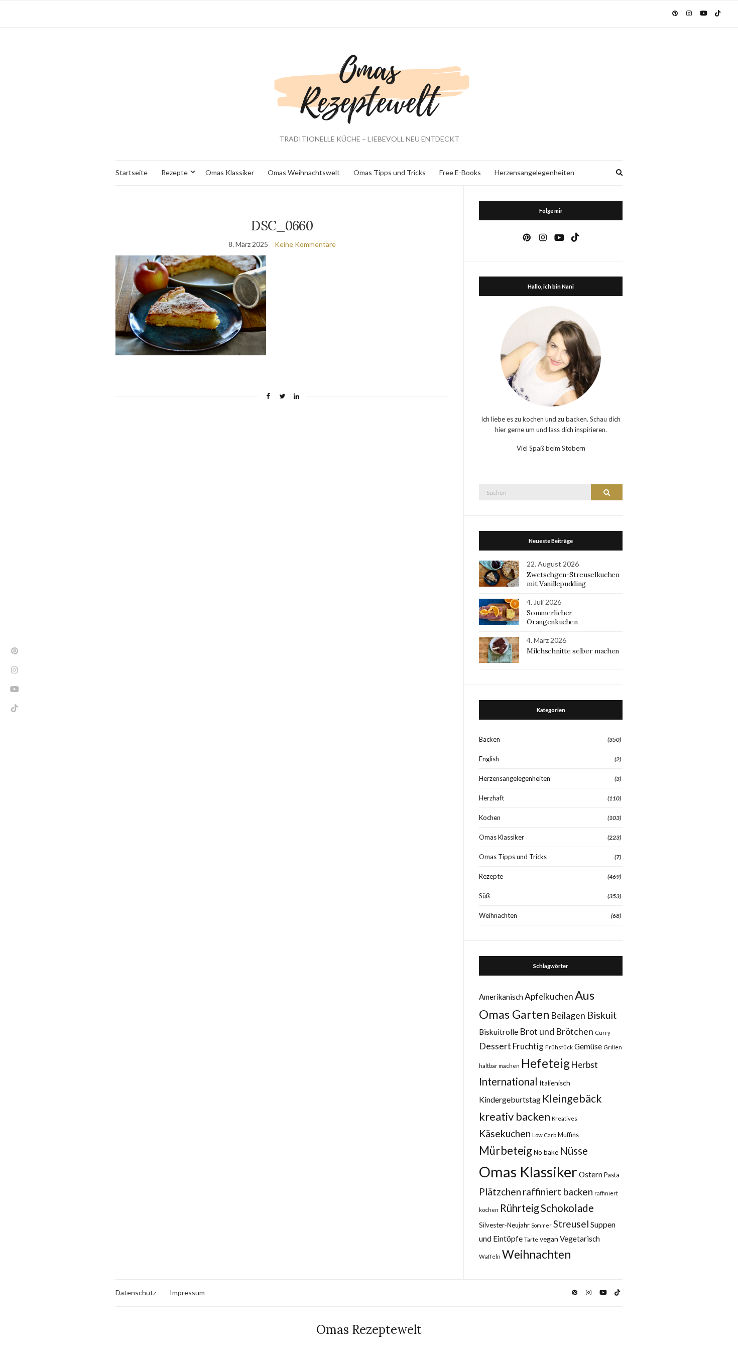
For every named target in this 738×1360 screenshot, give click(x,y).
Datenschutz (135, 1292)
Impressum (187, 1292)
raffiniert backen (558, 1191)
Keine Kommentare (305, 244)
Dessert (495, 1045)
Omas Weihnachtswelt (304, 172)
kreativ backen (514, 1116)
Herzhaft (491, 798)
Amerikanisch (501, 996)
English (489, 759)
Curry (602, 1032)
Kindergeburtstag (510, 1099)
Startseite (131, 172)
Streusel (571, 1224)
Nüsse (574, 1151)
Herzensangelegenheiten (534, 172)
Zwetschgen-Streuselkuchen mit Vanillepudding (573, 579)
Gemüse (588, 1046)
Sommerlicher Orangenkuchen (552, 617)
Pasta (612, 1175)
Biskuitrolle (498, 1031)
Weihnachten (498, 915)
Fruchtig (528, 1046)
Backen (489, 739)
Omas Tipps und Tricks (389, 172)
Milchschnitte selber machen (573, 650)
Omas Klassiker (229, 172)
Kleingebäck (572, 1098)
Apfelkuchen (549, 996)
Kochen (490, 817)
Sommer (541, 1225)
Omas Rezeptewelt (369, 1329)
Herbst (584, 1064)
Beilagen (568, 1015)
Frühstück (559, 1047)
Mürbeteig (505, 1150)
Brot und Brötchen (556, 1031)
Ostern (590, 1174)
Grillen (612, 1047)
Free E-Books (460, 172)
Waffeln (490, 1256)
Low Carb (544, 1135)
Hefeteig (545, 1063)
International (508, 1081)
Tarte (531, 1239)
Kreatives (564, 1118)
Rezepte (174, 172)
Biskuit (602, 1015)
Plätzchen (500, 1191)
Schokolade (567, 1208)
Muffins (568, 1135)
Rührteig (519, 1208)
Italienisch (554, 1083)
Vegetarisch (580, 1238)
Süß (484, 896)
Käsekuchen (505, 1133)
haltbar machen (499, 1065)
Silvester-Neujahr (504, 1225)
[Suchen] (607, 492)
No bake (546, 1152)
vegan (549, 1239)
